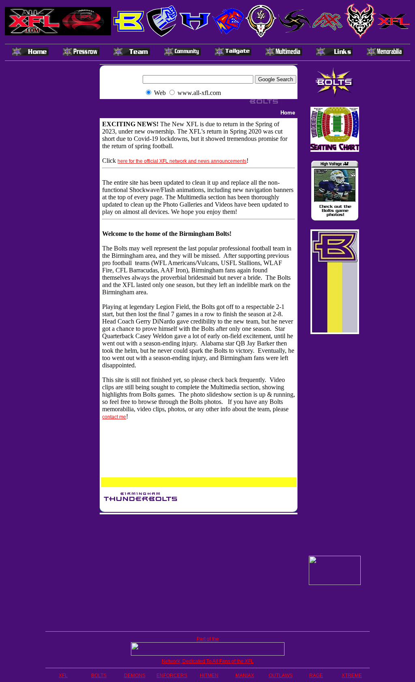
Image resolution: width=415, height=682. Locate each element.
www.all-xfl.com (199, 92)
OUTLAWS (281, 675)
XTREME (352, 675)
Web (160, 92)
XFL (63, 675)
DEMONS (134, 675)
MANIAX (244, 675)
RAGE (316, 675)
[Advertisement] (198, 571)
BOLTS (99, 675)
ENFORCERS (171, 675)
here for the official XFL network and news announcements (182, 161)
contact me (114, 417)
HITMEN (209, 675)
